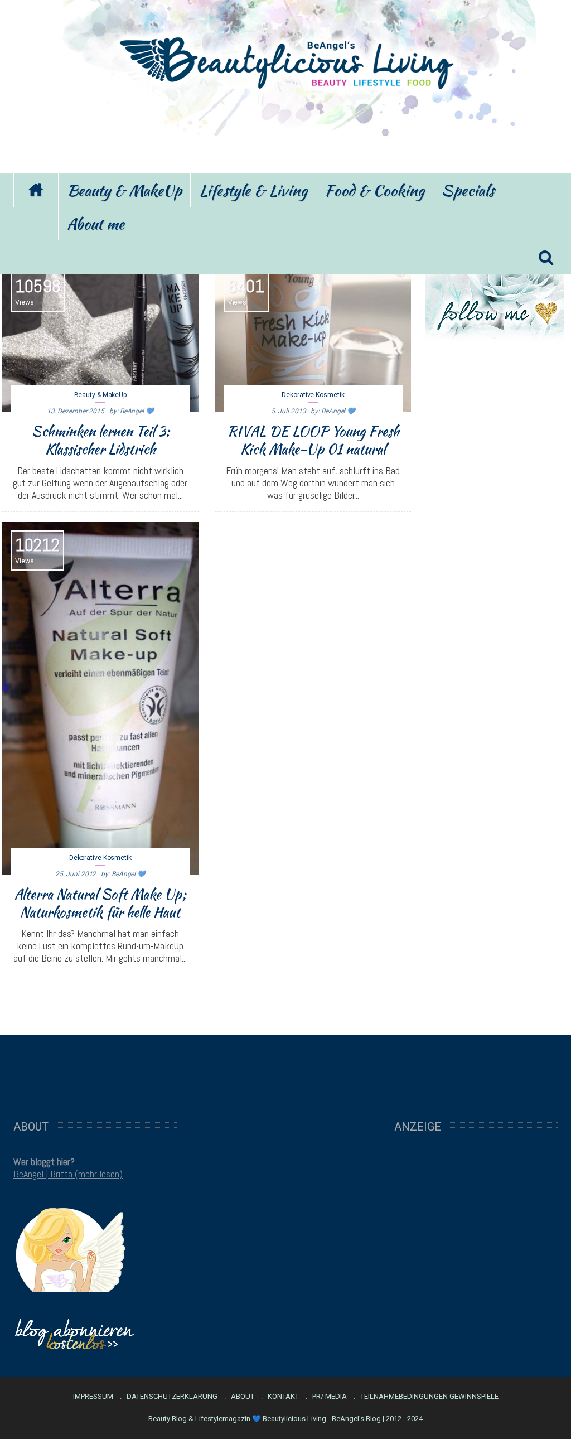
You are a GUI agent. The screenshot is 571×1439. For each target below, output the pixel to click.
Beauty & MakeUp (124, 190)
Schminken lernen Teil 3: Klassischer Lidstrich (100, 440)
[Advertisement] (285, 130)
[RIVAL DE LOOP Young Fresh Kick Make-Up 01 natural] (313, 337)
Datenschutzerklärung (172, 1396)
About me (95, 224)
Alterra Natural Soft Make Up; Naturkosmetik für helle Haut (100, 903)
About (242, 1396)
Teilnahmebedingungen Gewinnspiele (429, 1396)
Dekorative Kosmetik (313, 395)
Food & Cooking (374, 190)
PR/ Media (329, 1396)
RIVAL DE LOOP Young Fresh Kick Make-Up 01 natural (313, 440)
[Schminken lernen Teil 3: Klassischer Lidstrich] (100, 337)
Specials (468, 190)
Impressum (93, 1396)
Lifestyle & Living (253, 190)
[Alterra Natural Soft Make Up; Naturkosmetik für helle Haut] (100, 698)
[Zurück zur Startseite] (35, 190)
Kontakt (283, 1396)
